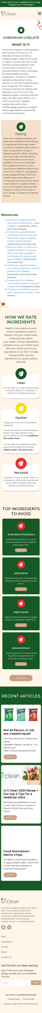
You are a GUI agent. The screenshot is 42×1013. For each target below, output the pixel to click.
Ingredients (6, 942)
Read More (10, 757)
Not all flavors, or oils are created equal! (18, 731)
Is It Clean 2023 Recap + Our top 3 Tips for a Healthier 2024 (20, 794)
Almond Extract (21, 648)
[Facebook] (3, 927)
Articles (4, 947)
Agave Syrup (21, 612)
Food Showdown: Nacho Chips (16, 852)
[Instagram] (9, 927)
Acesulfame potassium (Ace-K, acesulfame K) (21, 535)
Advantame (21, 573)
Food (3, 936)
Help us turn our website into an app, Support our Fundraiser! (21, 3)
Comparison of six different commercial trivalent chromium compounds (23, 283)
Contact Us (6, 957)
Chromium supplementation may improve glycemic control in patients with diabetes (23, 268)
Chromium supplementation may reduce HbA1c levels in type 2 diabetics (23, 223)
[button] (21, 678)
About (4, 952)
